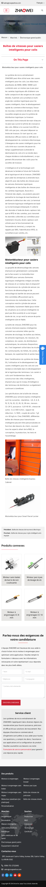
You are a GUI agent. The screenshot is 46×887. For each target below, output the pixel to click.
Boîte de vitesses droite (32, 799)
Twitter (7, 875)
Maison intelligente (8, 824)
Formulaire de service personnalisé (17, 749)
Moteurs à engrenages (9, 778)
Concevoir (28, 824)
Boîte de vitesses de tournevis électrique (26, 529)
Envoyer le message (11, 702)
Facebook (2, 875)
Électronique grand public (11, 842)
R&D (26, 820)
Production (28, 816)
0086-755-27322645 (11, 865)
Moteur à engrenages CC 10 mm (34, 615)
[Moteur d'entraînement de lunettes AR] (23, 24)
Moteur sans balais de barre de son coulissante (11, 580)
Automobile (5, 820)
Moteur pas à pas (30, 785)
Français (40, 3)
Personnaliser (6, 816)
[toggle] (6, 10)
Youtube (15, 875)
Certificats (28, 831)
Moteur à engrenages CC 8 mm (11, 615)
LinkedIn (11, 875)
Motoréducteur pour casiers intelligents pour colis (22, 67)
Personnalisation (7, 806)
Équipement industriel (10, 846)
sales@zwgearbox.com (12, 3)
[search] (42, 10)
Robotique (5, 831)
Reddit (19, 875)
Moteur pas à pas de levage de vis (34, 578)
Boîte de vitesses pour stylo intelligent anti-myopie (23, 534)
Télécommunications (9, 828)
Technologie (29, 828)
